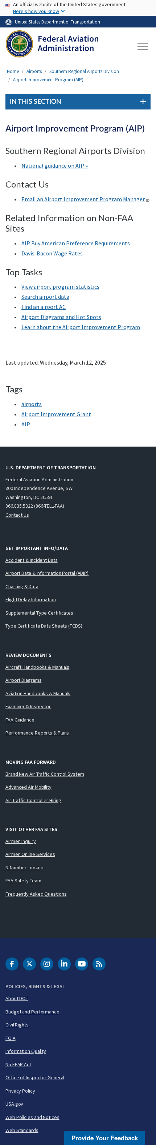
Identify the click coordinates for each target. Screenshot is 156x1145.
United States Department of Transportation (57, 22)
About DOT (16, 998)
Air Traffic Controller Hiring (33, 800)
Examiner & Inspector (28, 706)
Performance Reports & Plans (37, 732)
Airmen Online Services (30, 854)
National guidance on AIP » (54, 165)
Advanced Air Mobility (28, 787)
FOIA (10, 1038)
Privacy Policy (20, 1091)
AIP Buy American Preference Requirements (75, 243)
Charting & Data (21, 586)
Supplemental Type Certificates (39, 613)
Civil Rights (17, 1024)
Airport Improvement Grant (56, 414)
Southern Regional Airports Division (84, 71)
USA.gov (14, 1104)
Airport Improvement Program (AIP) (48, 80)
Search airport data (45, 296)
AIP (25, 424)
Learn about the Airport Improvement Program (80, 327)
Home (13, 71)
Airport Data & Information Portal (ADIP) (47, 573)
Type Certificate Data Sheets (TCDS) (43, 626)
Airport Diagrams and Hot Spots (61, 316)
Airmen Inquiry (20, 841)
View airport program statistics (60, 286)
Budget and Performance (32, 1011)
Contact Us (17, 515)
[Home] (52, 46)
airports (31, 404)
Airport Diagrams (23, 680)
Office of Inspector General (34, 1077)
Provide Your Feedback (104, 1137)
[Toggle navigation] (143, 46)
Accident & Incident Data (31, 560)
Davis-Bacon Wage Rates (52, 253)
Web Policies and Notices (32, 1117)
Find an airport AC (43, 306)
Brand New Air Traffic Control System (44, 774)
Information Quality (25, 1051)
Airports (34, 71)
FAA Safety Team (23, 880)
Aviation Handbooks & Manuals (37, 693)
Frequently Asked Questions (35, 894)
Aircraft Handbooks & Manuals (37, 667)
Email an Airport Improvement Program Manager (83, 199)
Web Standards (21, 1130)
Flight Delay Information (30, 599)
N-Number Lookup (24, 867)
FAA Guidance (19, 719)
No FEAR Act (18, 1064)
